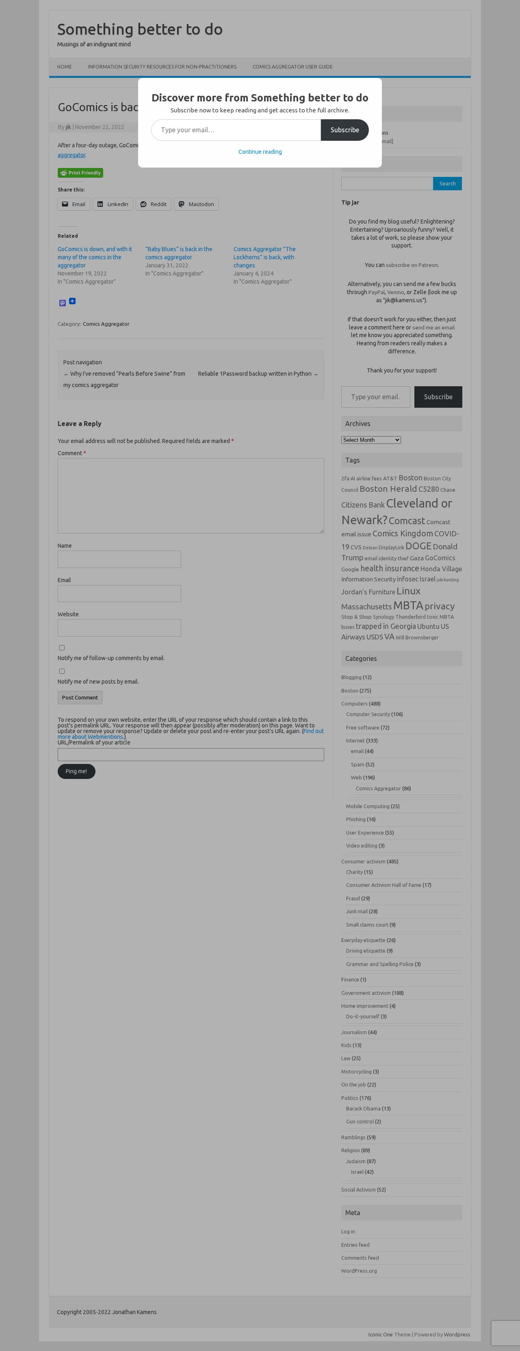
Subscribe (345, 129)
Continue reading (260, 151)
